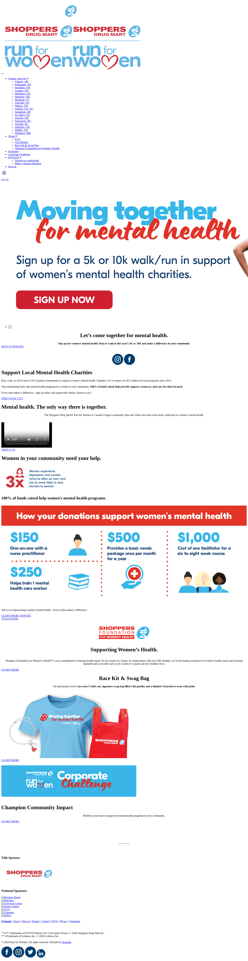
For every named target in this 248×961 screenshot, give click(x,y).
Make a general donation (28, 163)
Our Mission (21, 142)
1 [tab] (10, 327)
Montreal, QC (22, 99)
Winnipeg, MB (23, 133)
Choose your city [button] (17, 78)
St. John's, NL (22, 115)
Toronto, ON (22, 118)
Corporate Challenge (19, 154)
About (11, 136)
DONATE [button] (14, 157)
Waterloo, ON (22, 127)
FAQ (17, 139)
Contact (45, 921)
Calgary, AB (21, 81)
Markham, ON (23, 93)
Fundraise (13, 151)
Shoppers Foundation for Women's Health (37, 148)
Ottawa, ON (21, 105)
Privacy (64, 921)
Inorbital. (67, 942)
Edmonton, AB (23, 84)
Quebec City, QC (24, 108)
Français (6, 921)
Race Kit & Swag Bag (27, 145)
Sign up (12, 166)
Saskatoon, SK (23, 111)
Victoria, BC (21, 124)
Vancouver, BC (23, 121)
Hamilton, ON (22, 87)
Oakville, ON (22, 102)
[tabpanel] (124, 254)
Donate (35, 921)
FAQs (54, 921)
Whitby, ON (21, 130)
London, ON (22, 90)
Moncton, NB (22, 96)
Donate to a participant (27, 160)
